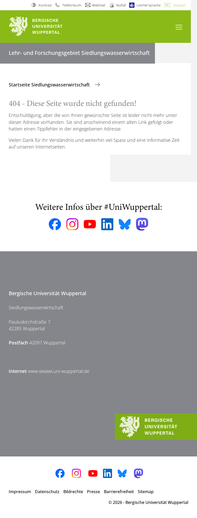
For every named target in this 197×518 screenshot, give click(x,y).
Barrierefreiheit (119, 491)
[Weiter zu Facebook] (55, 224)
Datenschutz (47, 491)
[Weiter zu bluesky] (125, 224)
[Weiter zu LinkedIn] (107, 224)
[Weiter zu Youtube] (90, 224)
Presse (93, 491)
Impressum (20, 491)
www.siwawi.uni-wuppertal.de (58, 371)
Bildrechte (73, 491)
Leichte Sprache (149, 5)
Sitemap (146, 491)
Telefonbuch (71, 5)
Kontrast (45, 5)
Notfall (121, 5)
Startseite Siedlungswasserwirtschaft (50, 85)
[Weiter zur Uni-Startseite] (45, 26)
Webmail (98, 5)
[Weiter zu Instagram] (72, 224)
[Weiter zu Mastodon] (142, 224)
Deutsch (179, 5)
